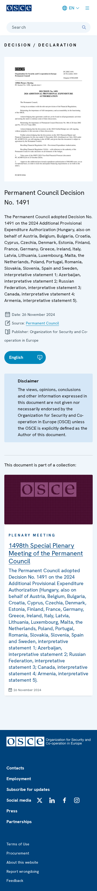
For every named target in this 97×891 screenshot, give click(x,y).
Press (12, 811)
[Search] (84, 27)
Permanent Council (42, 323)
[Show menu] (87, 8)
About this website (22, 862)
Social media (18, 800)
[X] (40, 800)
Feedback (14, 880)
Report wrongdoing (22, 871)
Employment (18, 779)
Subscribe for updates (28, 789)
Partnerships (19, 821)
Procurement (17, 853)
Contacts (15, 768)
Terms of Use (17, 844)
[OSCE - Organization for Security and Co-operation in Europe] (19, 8)
